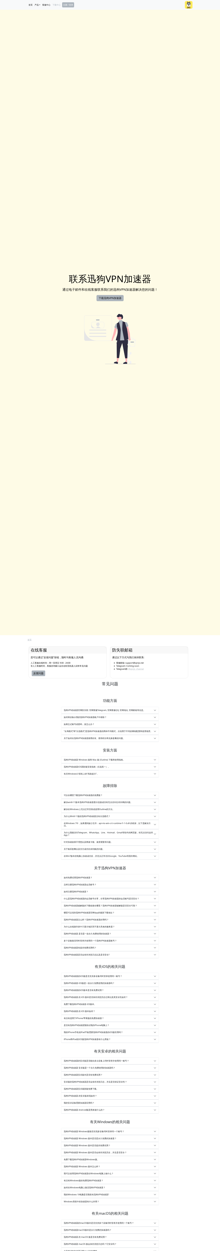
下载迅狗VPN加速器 (110, 298)
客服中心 (46, 4)
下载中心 (56, 4)
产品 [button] (37, 4)
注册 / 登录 (68, 4)
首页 (31, 4)
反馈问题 (38, 673)
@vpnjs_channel (136, 669)
